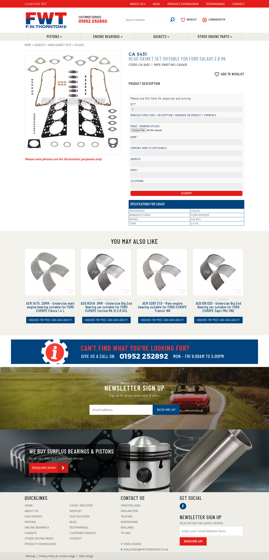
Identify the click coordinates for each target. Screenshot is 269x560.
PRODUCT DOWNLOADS (183, 4)
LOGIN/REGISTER (216, 19)
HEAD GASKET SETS (59, 45)
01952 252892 (93, 21)
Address (135, 159)
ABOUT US (136, 4)
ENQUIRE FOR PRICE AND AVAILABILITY (50, 320)
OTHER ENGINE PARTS (39, 538)
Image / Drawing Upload (144, 126)
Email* (134, 170)
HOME (28, 45)
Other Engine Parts (213, 37)
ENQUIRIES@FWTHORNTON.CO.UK (146, 549)
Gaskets (160, 37)
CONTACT (238, 4)
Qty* (133, 104)
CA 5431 (79, 45)
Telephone (137, 181)
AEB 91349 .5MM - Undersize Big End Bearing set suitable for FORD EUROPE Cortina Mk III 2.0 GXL (106, 307)
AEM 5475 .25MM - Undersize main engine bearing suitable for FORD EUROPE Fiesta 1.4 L (50, 307)
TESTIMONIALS (215, 4)
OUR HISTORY (33, 516)
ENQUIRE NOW (44, 468)
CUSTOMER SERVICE (83, 533)
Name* (134, 137)
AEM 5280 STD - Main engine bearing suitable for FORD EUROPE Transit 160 (162, 307)
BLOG (156, 4)
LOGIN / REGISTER (81, 505)
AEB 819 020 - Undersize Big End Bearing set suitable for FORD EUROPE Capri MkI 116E (218, 307)
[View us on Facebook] (183, 506)
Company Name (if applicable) (148, 148)
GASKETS (39, 45)
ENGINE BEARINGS (37, 527)
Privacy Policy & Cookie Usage (57, 556)
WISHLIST (192, 19)
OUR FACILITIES (79, 516)
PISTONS (30, 522)
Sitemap (30, 556)
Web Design (86, 556)
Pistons (53, 37)
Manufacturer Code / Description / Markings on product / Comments (173, 115)
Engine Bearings (106, 37)
